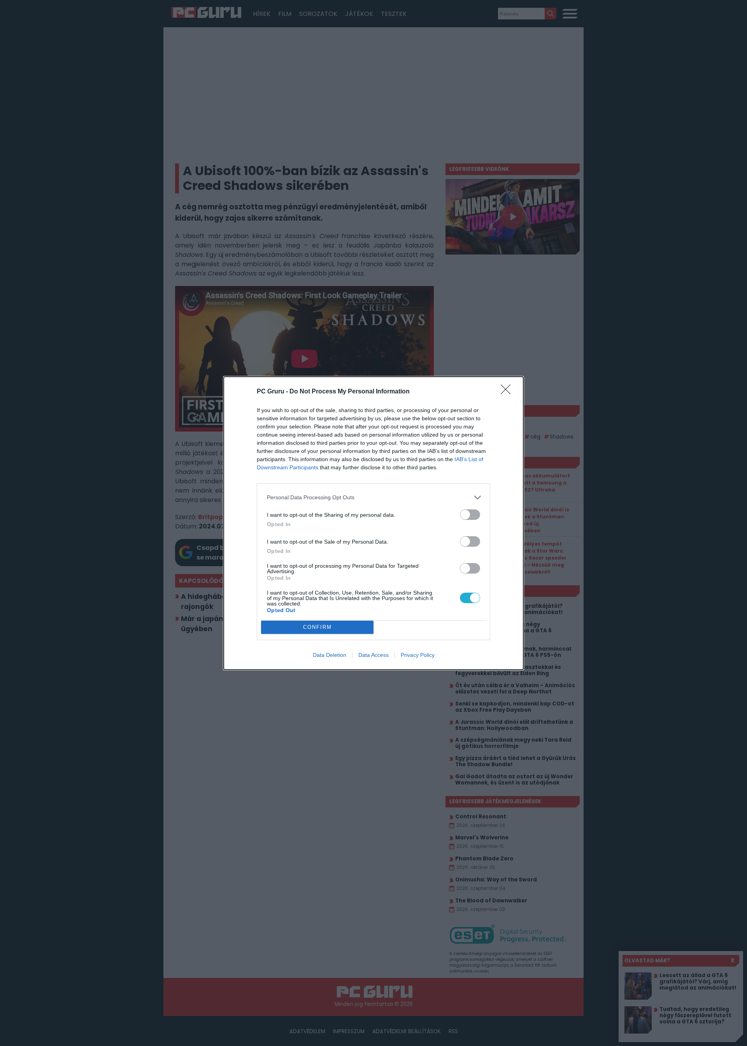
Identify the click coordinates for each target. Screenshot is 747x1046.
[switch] (470, 514)
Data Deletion (329, 655)
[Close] (508, 391)
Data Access (373, 655)
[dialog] (373, 523)
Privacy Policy (418, 655)
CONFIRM (317, 627)
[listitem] (373, 497)
